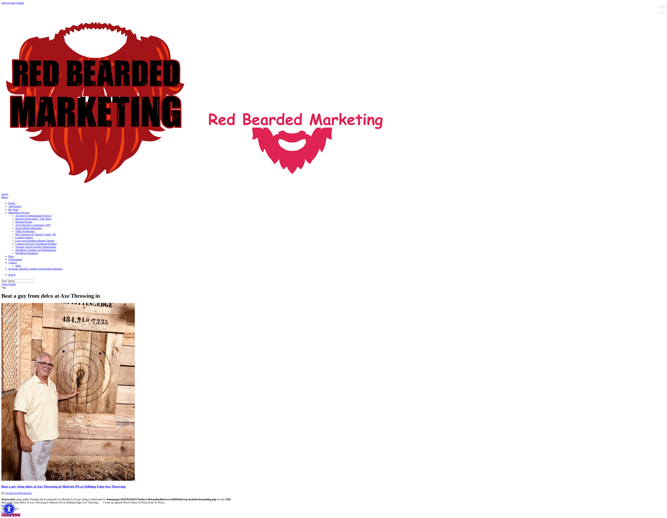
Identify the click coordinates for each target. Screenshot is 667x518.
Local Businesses (22, 493)
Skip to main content (12, 2)
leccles (9, 493)
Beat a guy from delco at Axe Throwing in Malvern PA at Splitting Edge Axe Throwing (63, 486)
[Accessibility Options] (9, 509)
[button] (4, 197)
